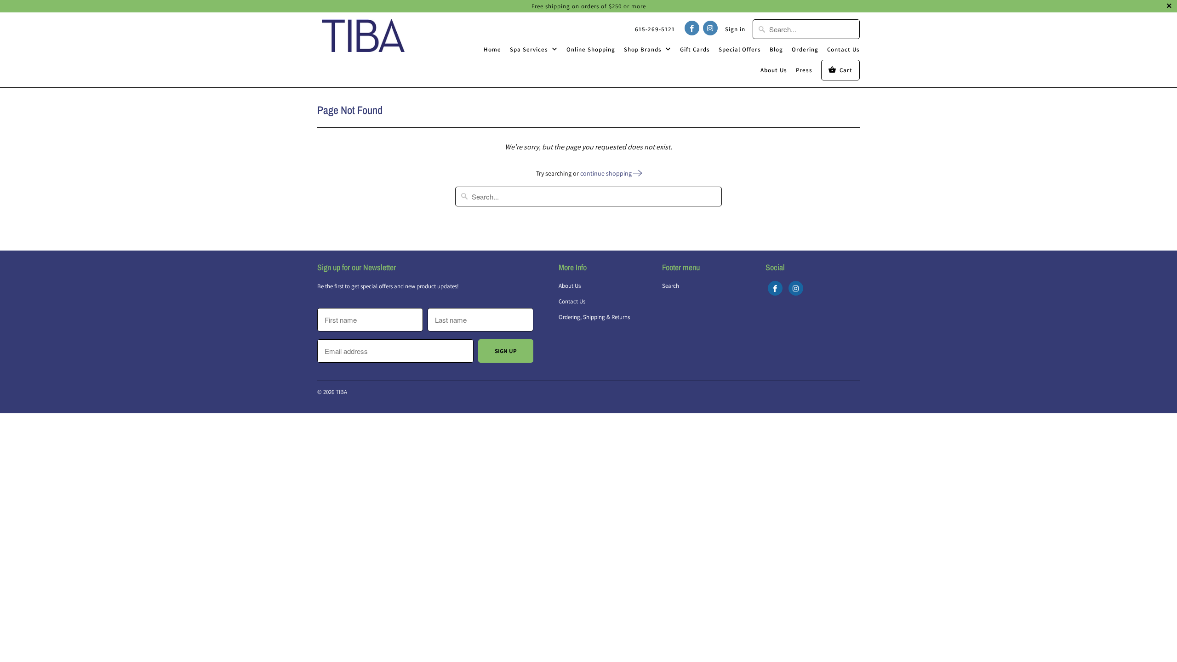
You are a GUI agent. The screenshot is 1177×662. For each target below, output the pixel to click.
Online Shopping (590, 49)
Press (804, 70)
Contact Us (843, 49)
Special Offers (740, 49)
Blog (776, 49)
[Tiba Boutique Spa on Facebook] (692, 28)
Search (670, 286)
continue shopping (606, 173)
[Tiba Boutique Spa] (363, 35)
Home (492, 49)
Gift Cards (695, 49)
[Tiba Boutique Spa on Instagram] (710, 28)
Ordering (805, 49)
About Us (773, 70)
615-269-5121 (655, 29)
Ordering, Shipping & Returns (594, 317)
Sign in (735, 29)
